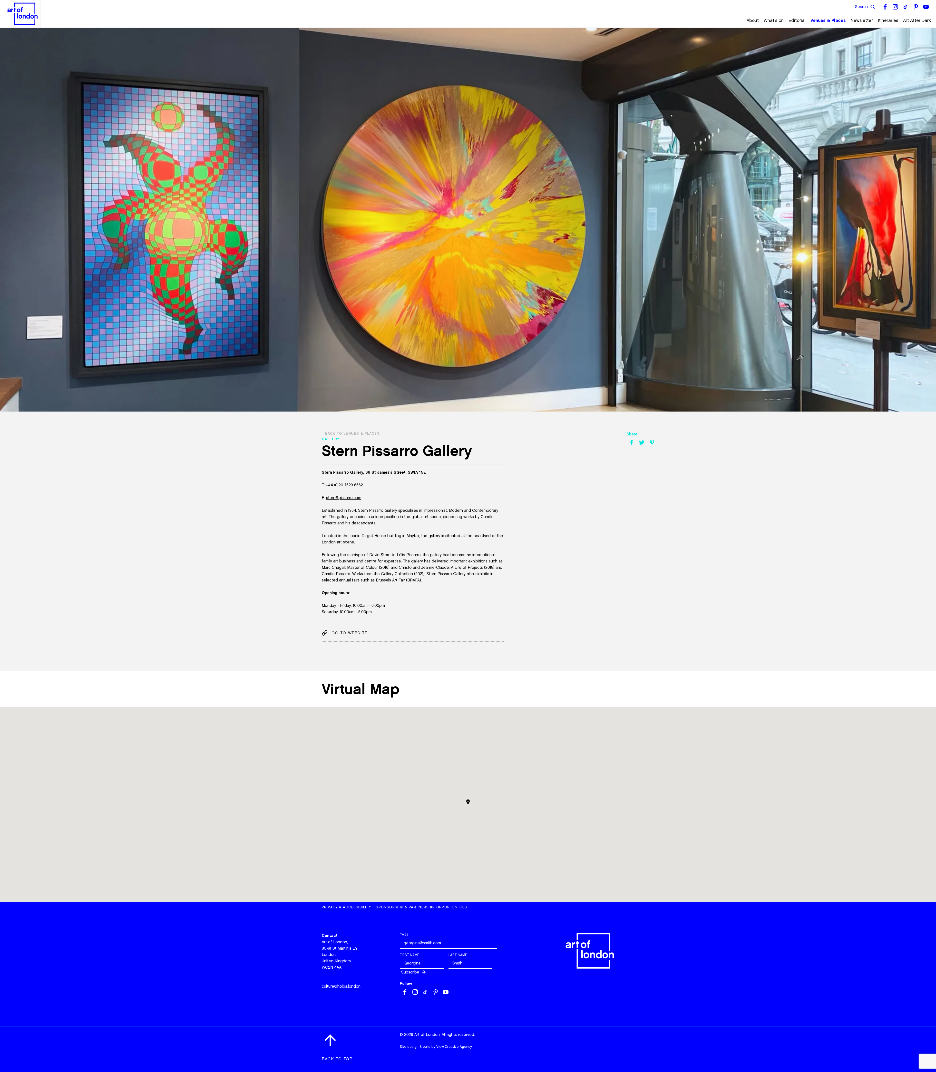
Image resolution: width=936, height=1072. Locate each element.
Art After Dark (917, 20)
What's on (774, 20)
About (753, 20)
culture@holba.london (341, 986)
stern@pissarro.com (343, 497)
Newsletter (862, 20)
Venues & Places (828, 20)
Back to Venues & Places (352, 434)
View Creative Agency (454, 1047)
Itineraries (888, 20)
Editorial (797, 20)
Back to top (337, 1059)
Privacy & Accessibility (346, 907)
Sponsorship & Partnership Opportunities (421, 907)
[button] (468, 802)
